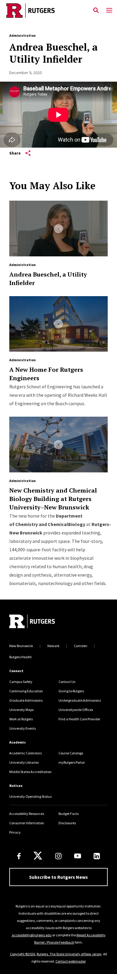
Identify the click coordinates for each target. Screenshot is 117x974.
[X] (38, 856)
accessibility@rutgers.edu (32, 935)
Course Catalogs (70, 753)
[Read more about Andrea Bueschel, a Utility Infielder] (58, 228)
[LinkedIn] (97, 856)
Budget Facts (68, 813)
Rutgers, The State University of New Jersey (69, 954)
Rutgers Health (20, 657)
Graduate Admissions (26, 700)
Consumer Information (26, 823)
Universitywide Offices (75, 709)
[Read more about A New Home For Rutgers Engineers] (58, 324)
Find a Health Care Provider (79, 719)
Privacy (15, 832)
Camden (80, 646)
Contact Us (66, 681)
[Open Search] (96, 10)
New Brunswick (21, 646)
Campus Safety (20, 681)
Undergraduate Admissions (79, 700)
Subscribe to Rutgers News (58, 877)
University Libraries (24, 762)
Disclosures (67, 823)
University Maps (21, 709)
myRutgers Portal (71, 762)
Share (15, 153)
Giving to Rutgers (71, 691)
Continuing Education (26, 691)
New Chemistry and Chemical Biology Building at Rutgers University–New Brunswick (53, 498)
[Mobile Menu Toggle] (109, 10)
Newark (53, 646)
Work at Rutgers (21, 719)
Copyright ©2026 (22, 954)
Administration (22, 35)
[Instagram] (58, 856)
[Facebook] (19, 856)
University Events (22, 728)
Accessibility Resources (26, 813)
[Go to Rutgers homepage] (32, 622)
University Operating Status (30, 796)
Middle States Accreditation (30, 771)
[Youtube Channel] (77, 855)
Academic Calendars (25, 753)
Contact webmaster (71, 961)
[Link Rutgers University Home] (44, 10)
